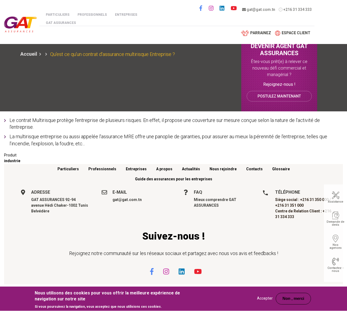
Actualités (191, 169)
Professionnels (92, 15)
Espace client (296, 33)
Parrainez (260, 33)
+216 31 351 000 (289, 205)
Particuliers (57, 15)
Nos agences (336, 246)
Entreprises (126, 15)
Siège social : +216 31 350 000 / (303, 199)
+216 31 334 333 (297, 9)
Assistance (335, 201)
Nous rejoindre (223, 169)
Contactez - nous (335, 269)
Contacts (254, 169)
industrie (12, 161)
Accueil (28, 54)
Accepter (265, 298)
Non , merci (293, 298)
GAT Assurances (61, 23)
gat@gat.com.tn (261, 9)
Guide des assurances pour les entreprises (173, 179)
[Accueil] (20, 24)
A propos (164, 169)
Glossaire (281, 169)
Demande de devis (335, 223)
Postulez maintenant (279, 96)
